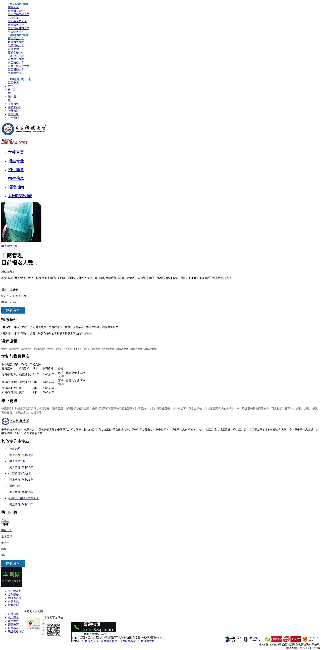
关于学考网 (14, 591)
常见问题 (13, 114)
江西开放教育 (146, 641)
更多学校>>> (15, 31)
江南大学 (13, 49)
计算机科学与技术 (20, 473)
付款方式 (13, 601)
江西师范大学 (16, 59)
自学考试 (13, 628)
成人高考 (13, 617)
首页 (10, 86)
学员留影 (13, 110)
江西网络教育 (109, 641)
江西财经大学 (16, 69)
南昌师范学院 (16, 24)
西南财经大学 (16, 42)
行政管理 (14, 448)
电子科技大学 (16, 45)
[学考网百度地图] (33, 630)
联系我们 (13, 605)
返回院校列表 (20, 196)
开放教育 (13, 624)
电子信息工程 (17, 461)
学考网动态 (14, 107)
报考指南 (13, 614)
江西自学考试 (128, 641)
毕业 (104, 634)
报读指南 (16, 187)
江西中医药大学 (17, 21)
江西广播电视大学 (18, 14)
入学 (92, 634)
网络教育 (13, 621)
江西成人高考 (90, 641)
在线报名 (13, 103)
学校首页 (16, 152)
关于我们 (13, 117)
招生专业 (16, 161)
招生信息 (16, 178)
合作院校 (13, 594)
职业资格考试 (16, 631)
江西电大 (13, 82)
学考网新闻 (14, 598)
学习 (98, 634)
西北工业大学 (16, 38)
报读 (86, 634)
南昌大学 (13, 7)
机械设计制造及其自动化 (24, 498)
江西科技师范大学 (18, 28)
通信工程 (14, 485)
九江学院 (13, 17)
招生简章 (16, 170)
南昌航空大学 (16, 10)
